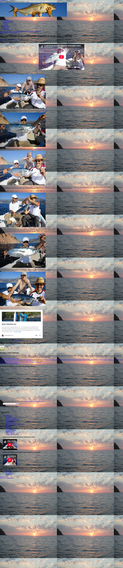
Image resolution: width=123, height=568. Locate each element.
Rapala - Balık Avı (108, 359)
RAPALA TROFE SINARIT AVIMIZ (9, 32)
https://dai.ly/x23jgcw (17, 340)
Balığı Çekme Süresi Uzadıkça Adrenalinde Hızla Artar (69, 359)
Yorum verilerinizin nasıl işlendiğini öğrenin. (34, 401)
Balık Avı (85, 359)
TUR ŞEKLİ (6, 27)
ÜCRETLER (6, 29)
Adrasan (46, 359)
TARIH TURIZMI (10, 431)
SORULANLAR (7, 26)
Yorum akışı (8, 473)
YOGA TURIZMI (10, 433)
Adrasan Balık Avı (53, 359)
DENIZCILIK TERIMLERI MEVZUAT (15, 424)
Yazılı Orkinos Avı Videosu (12, 361)
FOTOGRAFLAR (27, 359)
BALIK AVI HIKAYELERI (12, 418)
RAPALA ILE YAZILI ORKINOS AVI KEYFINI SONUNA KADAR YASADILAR (20, 31)
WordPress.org (9, 474)
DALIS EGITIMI (10, 421)
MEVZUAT (8, 426)
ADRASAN (6, 20)
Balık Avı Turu (91, 359)
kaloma (47, 187)
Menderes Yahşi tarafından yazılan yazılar (10, 358)
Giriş (4, 18)
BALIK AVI (6, 359)
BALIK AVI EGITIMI (11, 417)
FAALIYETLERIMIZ (8, 21)
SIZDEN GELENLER (11, 430)
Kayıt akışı (8, 471)
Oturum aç (8, 470)
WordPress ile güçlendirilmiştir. (7, 478)
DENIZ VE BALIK (10, 422)
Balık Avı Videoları (99, 359)
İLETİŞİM (5, 24)
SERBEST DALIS (10, 429)
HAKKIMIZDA (6, 22)
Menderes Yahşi (3, 39)
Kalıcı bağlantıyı (29, 361)
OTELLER (5, 25)
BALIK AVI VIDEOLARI (16, 359)
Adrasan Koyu (37, 149)
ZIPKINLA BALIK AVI (11, 434)
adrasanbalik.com (4, 0)
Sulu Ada (44, 110)
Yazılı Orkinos (116, 359)
